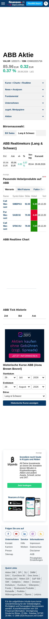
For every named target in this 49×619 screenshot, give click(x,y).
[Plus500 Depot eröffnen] (15, 4)
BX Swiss (10, 133)
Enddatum (8, 383)
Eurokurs (22, 585)
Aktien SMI (10, 572)
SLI (25, 572)
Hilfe (23, 543)
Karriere (9, 547)
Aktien (26, 582)
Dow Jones (33, 575)
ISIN (24, 61)
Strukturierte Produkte (24, 588)
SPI (19, 572)
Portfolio (21, 591)
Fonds (8, 588)
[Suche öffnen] (46, 3)
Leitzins (37, 594)
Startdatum (8, 374)
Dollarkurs (10, 585)
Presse (8, 551)
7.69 (35, 226)
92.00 (27, 204)
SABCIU (17, 215)
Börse (6, 392)
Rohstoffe (9, 591)
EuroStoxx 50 (18, 575)
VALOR (6, 61)
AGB (32, 554)
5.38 (35, 204)
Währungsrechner (13, 594)
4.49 (35, 215)
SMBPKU (17, 204)
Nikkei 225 (24, 579)
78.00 (27, 226)
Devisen (36, 582)
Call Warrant (5, 204)
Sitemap (9, 554)
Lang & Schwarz (26, 133)
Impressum (35, 543)
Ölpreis (28, 594)
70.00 (27, 215)
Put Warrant (5, 215)
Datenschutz (36, 547)
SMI (7, 582)
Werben (24, 547)
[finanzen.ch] (17, 2)
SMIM (32, 572)
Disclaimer (35, 551)
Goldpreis (16, 582)
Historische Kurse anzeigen (24, 403)
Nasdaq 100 (11, 579)
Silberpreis (34, 585)
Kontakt (8, 543)
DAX (7, 575)
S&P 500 (36, 579)
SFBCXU (17, 226)
